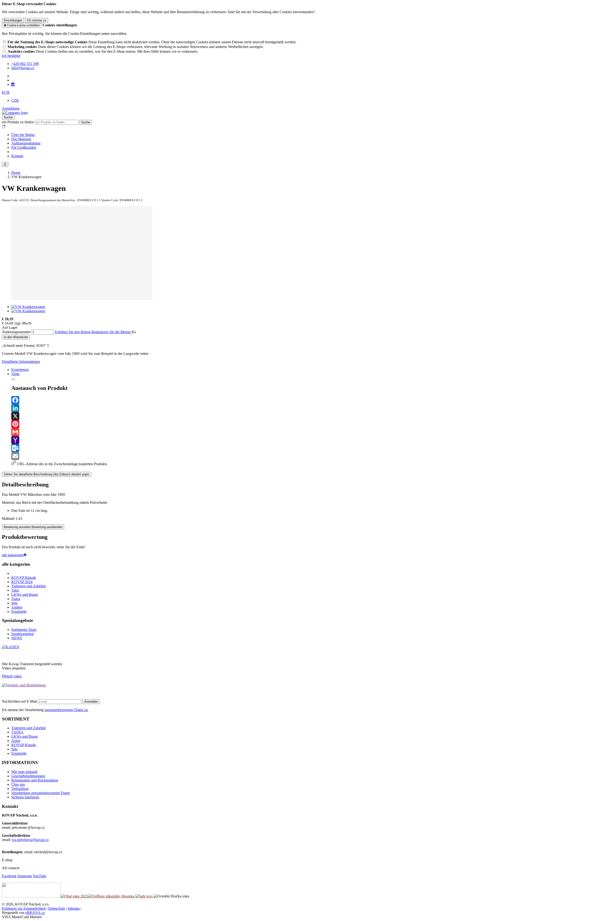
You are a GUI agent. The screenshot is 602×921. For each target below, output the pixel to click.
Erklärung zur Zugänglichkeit (24, 908)
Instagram (24, 876)
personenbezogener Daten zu (66, 710)
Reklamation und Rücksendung (34, 780)
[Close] (13, 379)
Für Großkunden (23, 147)
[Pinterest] (305, 424)
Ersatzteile (19, 611)
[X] (305, 416)
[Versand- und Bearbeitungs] (24, 685)
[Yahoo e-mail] (305, 440)
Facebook (9, 876)
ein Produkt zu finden (18, 122)
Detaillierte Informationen (21, 362)
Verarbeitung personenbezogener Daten (40, 793)
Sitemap (74, 908)
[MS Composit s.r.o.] (15, 113)
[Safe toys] (144, 896)
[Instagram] (13, 84)
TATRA (17, 732)
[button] (6, 92)
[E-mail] (305, 456)
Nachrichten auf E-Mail (20, 701)
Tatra (15, 590)
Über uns (18, 784)
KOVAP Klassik (23, 578)
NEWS (16, 638)
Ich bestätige (11, 56)
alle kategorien (13, 555)
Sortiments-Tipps (23, 630)
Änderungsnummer (16, 332)
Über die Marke (23, 135)
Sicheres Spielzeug (25, 797)
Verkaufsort (19, 789)
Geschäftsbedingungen (28, 776)
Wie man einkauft (24, 772)
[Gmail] (305, 432)
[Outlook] (305, 448)
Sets (14, 603)
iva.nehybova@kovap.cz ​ (30, 840)
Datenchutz (56, 908)
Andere (16, 607)
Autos (15, 599)
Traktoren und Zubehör (28, 586)
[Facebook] (305, 400)
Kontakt (17, 156)
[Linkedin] (305, 408)
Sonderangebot (22, 634)
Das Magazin (21, 139)
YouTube (39, 876)
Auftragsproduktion (25, 143)
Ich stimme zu (36, 20)
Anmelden (91, 701)
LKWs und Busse (24, 595)
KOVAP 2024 (21, 582)
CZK (15, 100)
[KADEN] (10, 647)
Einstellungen (13, 20)
